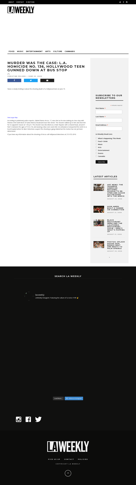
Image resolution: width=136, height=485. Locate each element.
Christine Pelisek (16, 76)
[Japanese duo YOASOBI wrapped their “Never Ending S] (57, 349)
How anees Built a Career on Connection (115, 208)
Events (100, 153)
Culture (57, 51)
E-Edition (30, 2)
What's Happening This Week (109, 138)
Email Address (102, 125)
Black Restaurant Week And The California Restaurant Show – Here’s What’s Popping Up (116, 225)
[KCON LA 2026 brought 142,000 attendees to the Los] (79, 349)
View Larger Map (12, 117)
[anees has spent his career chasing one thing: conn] (35, 349)
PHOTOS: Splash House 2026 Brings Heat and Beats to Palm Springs (116, 245)
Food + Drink (103, 141)
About (11, 2)
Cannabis (70, 51)
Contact (20, 2)
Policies (83, 459)
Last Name (101, 116)
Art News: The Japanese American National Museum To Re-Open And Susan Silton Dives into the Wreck (116, 190)
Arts (48, 51)
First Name (101, 108)
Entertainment (34, 51)
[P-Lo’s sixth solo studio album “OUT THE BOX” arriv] (101, 349)
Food (12, 51)
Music (20, 51)
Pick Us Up (54, 459)
